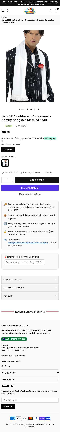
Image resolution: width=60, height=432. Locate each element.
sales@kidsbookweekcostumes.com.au (28, 242)
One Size (8, 149)
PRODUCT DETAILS (13, 279)
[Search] (8, 10)
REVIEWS (8, 295)
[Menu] (2, 10)
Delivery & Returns (31, 172)
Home (4, 17)
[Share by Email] (39, 109)
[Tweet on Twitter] (31, 109)
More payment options (30, 194)
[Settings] (50, 10)
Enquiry (48, 172)
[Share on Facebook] (27, 109)
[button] (56, 10)
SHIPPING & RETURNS (14, 287)
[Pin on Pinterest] (35, 109)
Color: (8, 157)
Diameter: (10, 144)
